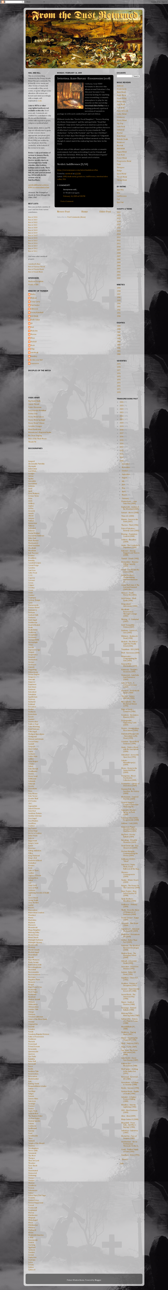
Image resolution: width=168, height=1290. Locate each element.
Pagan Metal (122, 152)
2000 (118, 278)
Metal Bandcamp (34, 429)
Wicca (30, 1223)
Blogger (98, 1280)
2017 (118, 225)
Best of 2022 (32, 222)
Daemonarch (33, 605)
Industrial (120, 130)
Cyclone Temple (34, 600)
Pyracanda (32, 1049)
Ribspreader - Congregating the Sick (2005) (129, 659)
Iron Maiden (33, 821)
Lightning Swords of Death (38, 893)
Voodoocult (32, 1208)
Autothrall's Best (34, 264)
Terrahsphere (33, 1148)
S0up (33, 349)
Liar (29, 883)
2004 (118, 266)
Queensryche (33, 1052)
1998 (118, 291)
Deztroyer (32, 665)
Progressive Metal (124, 161)
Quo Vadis (32, 1056)
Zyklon (31, 1267)
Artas (30, 498)
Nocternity (32, 990)
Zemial (31, 1255)
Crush (30, 593)
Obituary (31, 1002)
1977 (118, 370)
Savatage (31, 1104)
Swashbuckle (33, 1136)
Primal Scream (34, 1047)
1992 (118, 310)
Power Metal (122, 158)
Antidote (31, 486)
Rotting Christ (33, 1084)
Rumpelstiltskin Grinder (37, 1086)
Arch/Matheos (33, 493)
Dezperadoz (33, 655)
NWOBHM (121, 149)
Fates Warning (34, 727)
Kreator (31, 865)
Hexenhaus (32, 789)
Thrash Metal (122, 177)
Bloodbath (32, 548)
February (125, 498)
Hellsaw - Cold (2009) (129, 823)
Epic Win (120, 190)
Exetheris (32, 712)
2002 (118, 272)
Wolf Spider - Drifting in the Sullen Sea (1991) (129, 1071)
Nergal (31, 985)
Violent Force (33, 1200)
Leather (31, 873)
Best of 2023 (32, 219)
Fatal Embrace (33, 729)
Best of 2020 (32, 227)
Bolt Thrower (33, 553)
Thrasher (31, 1163)
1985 (118, 339)
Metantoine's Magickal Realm (39, 432)
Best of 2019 (32, 230)
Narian (33, 334)
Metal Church (33, 937)
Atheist (30, 516)
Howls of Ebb (33, 285)
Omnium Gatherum (35, 1017)
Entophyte (32, 694)
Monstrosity (33, 945)
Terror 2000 (32, 1151)
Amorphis (32, 481)
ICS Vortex (32, 801)
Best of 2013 (32, 246)
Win (118, 193)
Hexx (30, 791)
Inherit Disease (34, 808)
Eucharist (31, 702)
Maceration (32, 910)
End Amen (32, 687)
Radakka (31, 1059)
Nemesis (31, 982)
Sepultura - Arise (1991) (130, 1155)
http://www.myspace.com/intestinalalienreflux (77, 170)
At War (30, 508)
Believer (31, 531)
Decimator (32, 637)
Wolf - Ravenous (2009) (130, 653)
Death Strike (33, 630)
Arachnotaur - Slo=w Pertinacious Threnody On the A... (130, 1144)
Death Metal (121, 95)
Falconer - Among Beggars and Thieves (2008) (130, 553)
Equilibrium (32, 697)
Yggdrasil (31, 1247)
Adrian (30, 476)
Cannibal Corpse (34, 563)
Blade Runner (33, 541)
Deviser (31, 662)
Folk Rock (120, 108)
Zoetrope (31, 1260)
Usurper (31, 1178)
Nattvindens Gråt (34, 965)
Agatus (30, 479)
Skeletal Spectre (34, 1121)
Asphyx (31, 506)
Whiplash (31, 1218)
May (124, 488)
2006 (118, 259)
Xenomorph (33, 1240)
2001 (118, 275)
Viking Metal (122, 180)
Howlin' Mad (33, 799)
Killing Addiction (34, 851)
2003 (118, 269)
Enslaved (31, 689)
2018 (118, 222)
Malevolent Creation (36, 913)
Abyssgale (32, 466)
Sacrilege (31, 1091)
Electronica (121, 102)
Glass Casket (33, 749)
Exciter (31, 709)
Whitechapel (33, 1220)
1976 (118, 373)
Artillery (31, 503)
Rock (33, 345)
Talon (30, 1138)
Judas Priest (32, 836)
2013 (118, 237)
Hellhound (32, 779)
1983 (118, 345)
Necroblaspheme (34, 967)
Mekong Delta (33, 932)
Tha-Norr (32, 1156)
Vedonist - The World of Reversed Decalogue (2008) (130, 948)
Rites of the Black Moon (37, 439)
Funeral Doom (122, 111)
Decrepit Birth (33, 640)
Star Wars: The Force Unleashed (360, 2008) (129, 1052)
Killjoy (30, 853)
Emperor (31, 682)
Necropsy (32, 977)
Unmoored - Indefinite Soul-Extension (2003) (130, 677)
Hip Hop (120, 123)
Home (84, 211)
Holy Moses (32, 794)
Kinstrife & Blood (35, 860)
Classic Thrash (33, 404)
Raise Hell (32, 1061)
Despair (31, 652)
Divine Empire (34, 674)
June (124, 484)
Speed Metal (121, 174)
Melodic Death (122, 139)
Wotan (30, 1233)
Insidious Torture (35, 813)
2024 (122, 409)
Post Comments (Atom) (76, 217)
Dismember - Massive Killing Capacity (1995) (129, 564)
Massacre (32, 925)
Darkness (32, 617)
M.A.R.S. (31, 908)
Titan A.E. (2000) (127, 516)
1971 (118, 389)
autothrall (34, 353)
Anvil (30, 489)
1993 (118, 307)
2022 (122, 416)
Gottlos (31, 759)
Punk (119, 164)
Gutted (30, 766)
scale (40, 101)
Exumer (31, 719)
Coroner (31, 580)
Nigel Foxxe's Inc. (35, 987)
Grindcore (121, 117)
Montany (31, 947)
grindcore (81, 176)
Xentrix (31, 1242)
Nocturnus (32, 994)
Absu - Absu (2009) (128, 1116)
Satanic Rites (33, 1099)
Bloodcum (32, 551)
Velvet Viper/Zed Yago (37, 1195)
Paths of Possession (36, 1037)
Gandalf (31, 744)
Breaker (31, 556)
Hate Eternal (33, 769)
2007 (118, 256)
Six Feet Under (34, 1118)
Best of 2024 (32, 217)
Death (30, 627)
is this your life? (37, 360)
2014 (118, 234)
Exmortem (32, 714)
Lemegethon (33, 878)
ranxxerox (35, 363)
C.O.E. (30, 575)
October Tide (33, 1009)
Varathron (32, 1185)
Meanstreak (33, 927)
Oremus (31, 1022)
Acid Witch (32, 471)
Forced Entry (33, 742)
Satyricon (32, 1101)
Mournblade (33, 955)
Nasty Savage (33, 962)
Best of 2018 (32, 233)
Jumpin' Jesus (33, 843)
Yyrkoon (31, 1250)
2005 (118, 262)
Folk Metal (121, 105)
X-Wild (30, 1238)
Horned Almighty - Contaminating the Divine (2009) (129, 853)
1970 (118, 392)
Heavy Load (32, 776)
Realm (30, 1069)
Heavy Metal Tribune (36, 423)
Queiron (31, 1054)
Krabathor (32, 863)
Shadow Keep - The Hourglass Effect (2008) (128, 955)
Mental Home (33, 935)
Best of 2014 (32, 243)
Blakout (34, 298)
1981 (118, 351)
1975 (118, 377)
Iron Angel (32, 818)
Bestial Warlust (34, 533)
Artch (30, 501)
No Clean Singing (35, 436)
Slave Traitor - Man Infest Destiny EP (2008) (129, 893)
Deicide (31, 647)
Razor (30, 1066)
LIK (29, 895)
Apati (30, 491)
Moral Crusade (34, 950)
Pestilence (32, 1039)
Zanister (31, 1252)
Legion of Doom (34, 875)
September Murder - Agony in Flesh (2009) (129, 812)
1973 (118, 383)
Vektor (30, 1193)
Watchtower (33, 1215)
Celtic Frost (32, 573)
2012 (118, 240)
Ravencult (32, 1064)
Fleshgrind (32, 737)
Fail (118, 199)
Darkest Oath (33, 615)
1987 (118, 332)
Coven (30, 583)
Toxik (30, 1168)
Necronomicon (34, 975)
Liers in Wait (33, 888)
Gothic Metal (121, 114)
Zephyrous (32, 1257)
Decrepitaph (33, 642)
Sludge (119, 171)
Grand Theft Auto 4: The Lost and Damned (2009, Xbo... (130, 587)
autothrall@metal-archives (38, 185)
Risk (30, 1081)
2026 (122, 402)
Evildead (31, 704)
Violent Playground (35, 1203)
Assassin (31, 511)
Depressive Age (34, 650)
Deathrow (32, 632)
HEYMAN (34, 316)
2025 (122, 406)
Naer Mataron (33, 960)
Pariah (30, 1032)
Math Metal (121, 136)
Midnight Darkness (35, 940)
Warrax (31, 1213)
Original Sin (33, 1024)
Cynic (30, 603)
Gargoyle (31, 746)
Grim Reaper (33, 761)
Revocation (32, 1076)
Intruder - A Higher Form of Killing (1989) (128, 1099)
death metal (71, 176)
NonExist (31, 997)
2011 (118, 244)
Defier (30, 645)
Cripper (31, 585)
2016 (118, 228)
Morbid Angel (33, 952)
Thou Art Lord (33, 1161)
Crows (30, 590)
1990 (118, 316)
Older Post (105, 211)
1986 (118, 335)
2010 (118, 247)
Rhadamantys (33, 1079)
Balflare (31, 521)
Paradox (31, 1029)
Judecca (31, 838)
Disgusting (32, 670)
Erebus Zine (33, 414)
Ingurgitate (32, 806)
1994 (118, 304)
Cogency (31, 578)
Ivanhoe (31, 826)
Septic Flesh (32, 1111)
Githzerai (34, 309)
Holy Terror (32, 796)
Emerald (31, 679)
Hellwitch (31, 781)
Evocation (32, 707)
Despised (31, 657)
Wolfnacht (32, 1230)
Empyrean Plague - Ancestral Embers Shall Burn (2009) (129, 829)
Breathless (32, 558)
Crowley (31, 588)
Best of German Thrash (36, 266)
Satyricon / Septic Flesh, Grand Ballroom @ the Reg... (130, 867)
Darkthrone (32, 622)
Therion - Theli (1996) (129, 525)
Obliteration (33, 1004)
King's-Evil (32, 858)
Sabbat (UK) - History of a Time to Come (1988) (129, 1021)
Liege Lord (32, 885)
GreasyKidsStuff (37, 313)
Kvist (30, 868)
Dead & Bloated (34, 625)
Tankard (31, 1141)
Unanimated (33, 1171)
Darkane (31, 612)
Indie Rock (121, 127)
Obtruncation (33, 1007)
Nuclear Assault (34, 999)
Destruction (32, 660)
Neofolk (120, 146)
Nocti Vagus (33, 992)
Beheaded (32, 528)
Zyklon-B (31, 1270)
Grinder (31, 764)
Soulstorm (32, 1126)
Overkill (31, 1027)
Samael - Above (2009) (130, 513)
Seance (31, 1108)
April (124, 491)
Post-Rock (121, 155)
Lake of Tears (33, 870)
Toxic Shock (32, 1166)
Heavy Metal (122, 120)
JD (32, 323)
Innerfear (32, 811)
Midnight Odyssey (35, 942)
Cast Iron (31, 570)
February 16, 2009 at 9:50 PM (74, 196)
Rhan (33, 338)
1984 (118, 342)
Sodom (31, 1123)
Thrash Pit (32, 442)
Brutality (31, 561)
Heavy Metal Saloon (36, 417)
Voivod (31, 1205)
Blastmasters (33, 543)
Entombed (32, 692)
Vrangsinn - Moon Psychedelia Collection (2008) (128, 778)
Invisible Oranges (35, 426)
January (125, 1159)
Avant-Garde (122, 89)
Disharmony (33, 672)
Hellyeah (31, 784)
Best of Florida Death (36, 269)
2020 (118, 215)
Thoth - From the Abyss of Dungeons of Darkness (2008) (130, 912)
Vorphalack (32, 1210)
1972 (118, 386)
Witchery (31, 1228)
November (126, 467)
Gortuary (31, 754)
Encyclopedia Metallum (37, 410)
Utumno (31, 1183)
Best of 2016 (32, 238)
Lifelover (31, 890)
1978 (118, 367)
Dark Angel (32, 620)
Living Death (33, 900)
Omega (31, 1012)
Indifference (91, 176)
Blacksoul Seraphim (35, 281)
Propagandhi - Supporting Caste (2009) (128, 723)
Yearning (31, 1245)
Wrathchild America (35, 1235)
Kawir (30, 846)
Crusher (31, 595)
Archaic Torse (33, 496)
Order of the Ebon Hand (37, 1019)
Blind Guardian (34, 546)
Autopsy (31, 518)
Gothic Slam (32, 756)
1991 (118, 313)
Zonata (31, 1265)
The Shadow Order (35, 1116)
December (126, 464)
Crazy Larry (35, 302)
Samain (31, 1096)
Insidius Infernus (35, 816)
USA (64, 179)
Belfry (33, 294)
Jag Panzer (32, 828)
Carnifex (31, 568)
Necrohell (32, 970)
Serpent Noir (33, 1113)
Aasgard (31, 461)
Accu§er (31, 474)
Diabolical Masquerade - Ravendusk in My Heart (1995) (130, 736)
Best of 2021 (32, 225)
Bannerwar (32, 523)
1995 (118, 300)
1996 (118, 297)
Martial (119, 133)
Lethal (30, 880)
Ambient (120, 86)
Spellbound (32, 1128)
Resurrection (33, 1074)
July (123, 481)
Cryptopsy (32, 598)
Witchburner (33, 1225)
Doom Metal (121, 98)
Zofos (30, 1262)
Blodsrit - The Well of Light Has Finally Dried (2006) (129, 644)
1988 (118, 329)
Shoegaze (120, 167)
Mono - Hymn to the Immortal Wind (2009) (129, 770)
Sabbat (30, 1089)
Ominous (31, 1014)
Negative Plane (34, 980)
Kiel (32, 327)
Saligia (30, 1094)
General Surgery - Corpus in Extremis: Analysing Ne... (130, 805)
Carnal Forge (33, 565)
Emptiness (32, 684)
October (125, 471)
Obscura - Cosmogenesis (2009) (128, 874)
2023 (122, 412)
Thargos (31, 1158)
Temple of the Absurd (36, 1143)
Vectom (31, 1188)
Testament (32, 1153)
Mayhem (31, 923)
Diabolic (31, 667)
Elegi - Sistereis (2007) (130, 1043)
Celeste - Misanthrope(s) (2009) (128, 763)
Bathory (31, 526)
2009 (118, 250)
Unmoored (32, 1173)
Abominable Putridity (36, 464)
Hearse (31, 774)
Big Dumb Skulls (34, 401)
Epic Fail (120, 202)
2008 (65, 176)
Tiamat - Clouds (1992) (130, 559)
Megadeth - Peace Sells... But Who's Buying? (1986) (128, 1125)
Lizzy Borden (33, 903)
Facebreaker (33, 722)
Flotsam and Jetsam (35, 739)
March (124, 495)
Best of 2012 (32, 248)
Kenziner (32, 848)
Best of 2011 (32, 251)
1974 (118, 380)
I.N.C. (30, 804)
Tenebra (31, 1146)
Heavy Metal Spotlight (36, 420)
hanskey (34, 356)
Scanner (31, 1106)
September (126, 474)
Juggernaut (32, 841)
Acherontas (32, 469)
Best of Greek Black (35, 272)
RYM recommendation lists (38, 188)
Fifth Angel (32, 732)
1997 (118, 294)
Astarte (31, 513)
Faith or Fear (33, 724)
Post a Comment (67, 201)
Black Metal (121, 92)
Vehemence (32, 1190)
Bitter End (32, 538)
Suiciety (31, 1131)
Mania (30, 918)
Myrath (31, 957)
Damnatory (32, 610)
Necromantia (33, 972)
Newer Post (63, 211)
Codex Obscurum (34, 407)
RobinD (34, 342)
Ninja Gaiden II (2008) (129, 1119)
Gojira (30, 751)
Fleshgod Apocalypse (36, 734)
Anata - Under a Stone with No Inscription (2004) (129, 749)
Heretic (31, 786)
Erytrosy (31, 699)
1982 (118, 348)
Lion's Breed (33, 898)
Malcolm (34, 331)
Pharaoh (31, 1042)
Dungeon (31, 677)
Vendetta (31, 1198)
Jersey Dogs (33, 831)
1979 (118, 364)
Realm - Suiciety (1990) (130, 1088)
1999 (118, 288)
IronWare (32, 823)
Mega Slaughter (34, 930)
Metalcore (121, 142)
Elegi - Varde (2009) (129, 1047)
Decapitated (32, 635)
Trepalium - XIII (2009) (130, 649)
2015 (118, 231)
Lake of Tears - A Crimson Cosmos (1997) (129, 685)
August (124, 478)
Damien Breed (33, 608)
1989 (118, 326)
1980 (118, 354)
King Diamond (34, 856)
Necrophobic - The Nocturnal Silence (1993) (129, 704)
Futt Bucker (35, 305)
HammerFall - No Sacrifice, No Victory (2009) (130, 791)
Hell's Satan (35, 320)
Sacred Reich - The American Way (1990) (128, 997)
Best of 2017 (32, 235)
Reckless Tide (33, 1071)
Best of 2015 (32, 240)
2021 (118, 212)
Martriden (32, 920)
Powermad (32, 1044)
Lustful (30, 905)
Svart (30, 1133)
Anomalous (32, 484)
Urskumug (32, 1175)
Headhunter (32, 771)
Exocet (30, 717)
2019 (118, 218)
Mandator (32, 915)
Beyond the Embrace (36, 536)
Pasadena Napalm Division (38, 1034)
